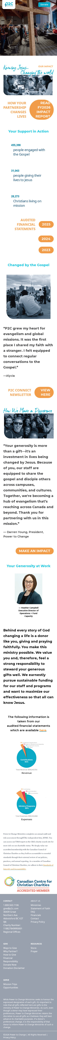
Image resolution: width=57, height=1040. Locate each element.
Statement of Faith (40, 908)
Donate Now (9, 964)
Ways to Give (10, 948)
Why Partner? (10, 951)
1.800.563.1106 (11, 905)
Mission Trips (10, 984)
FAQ (33, 911)
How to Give (9, 954)
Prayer (34, 951)
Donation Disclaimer (14, 968)
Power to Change (18, 1034)
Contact (35, 918)
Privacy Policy (38, 921)
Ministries (36, 905)
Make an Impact (34, 551)
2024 (46, 239)
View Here (45, 392)
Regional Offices (11, 931)
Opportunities (10, 987)
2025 (46, 224)
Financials (36, 915)
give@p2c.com (10, 908)
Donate (44, 4)
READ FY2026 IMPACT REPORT (43, 109)
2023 (46, 250)
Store (33, 948)
